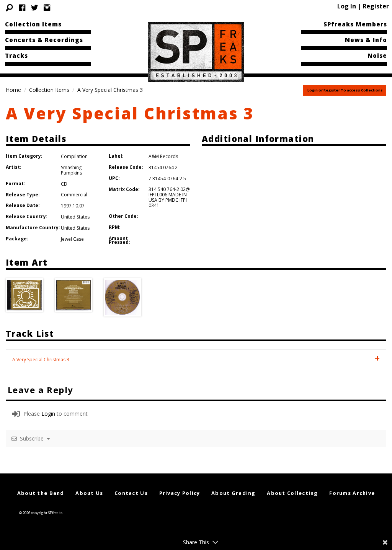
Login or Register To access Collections (345, 90)
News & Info (366, 40)
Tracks (16, 55)
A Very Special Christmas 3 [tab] (40, 359)
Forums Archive (352, 493)
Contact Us (131, 493)
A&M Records (163, 156)
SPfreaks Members (355, 24)
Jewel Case (72, 239)
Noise (377, 55)
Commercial (74, 194)
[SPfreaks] (196, 51)
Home (13, 89)
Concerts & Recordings (44, 40)
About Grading (233, 493)
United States (75, 217)
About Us (89, 493)
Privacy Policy (179, 493)
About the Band (40, 493)
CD (64, 184)
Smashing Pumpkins (71, 170)
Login (48, 413)
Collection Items (33, 24)
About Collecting (292, 493)
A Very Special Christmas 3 (130, 113)
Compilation (74, 156)
